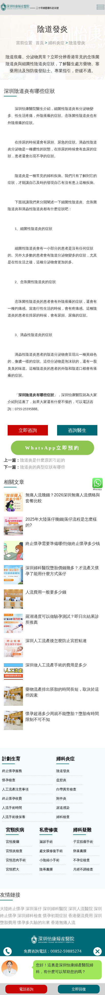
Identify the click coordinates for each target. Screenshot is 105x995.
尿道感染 (63, 807)
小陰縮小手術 (49, 860)
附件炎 (61, 798)
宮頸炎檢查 (14, 850)
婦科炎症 (56, 43)
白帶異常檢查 (66, 789)
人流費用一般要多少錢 (45, 592)
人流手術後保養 (13, 816)
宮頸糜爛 (12, 841)
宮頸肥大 (12, 869)
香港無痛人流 (63, 922)
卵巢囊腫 (79, 850)
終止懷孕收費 (12, 798)
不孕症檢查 (81, 860)
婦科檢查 (63, 816)
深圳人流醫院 (80, 908)
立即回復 (79, 989)
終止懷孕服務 (12, 770)
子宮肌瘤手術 (83, 841)
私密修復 (49, 829)
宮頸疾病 (15, 829)
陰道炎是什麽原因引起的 (42, 460)
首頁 (40, 43)
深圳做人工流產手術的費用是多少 (56, 665)
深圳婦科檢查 (29, 915)
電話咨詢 (26, 989)
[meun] (100, 7)
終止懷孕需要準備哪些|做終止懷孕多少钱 (62, 543)
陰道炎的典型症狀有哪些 (42, 467)
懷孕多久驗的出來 (33, 922)
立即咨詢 (28, 430)
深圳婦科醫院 (55, 908)
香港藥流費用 (80, 915)
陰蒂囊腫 (46, 869)
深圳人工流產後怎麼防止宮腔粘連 (56, 641)
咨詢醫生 (77, 430)
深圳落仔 (33, 908)
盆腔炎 (61, 780)
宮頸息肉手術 (16, 860)
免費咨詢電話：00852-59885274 (53, 951)
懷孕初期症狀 (55, 915)
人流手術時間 (12, 807)
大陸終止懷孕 (12, 908)
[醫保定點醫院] (36, 7)
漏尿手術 (46, 841)
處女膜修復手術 (51, 850)
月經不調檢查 (83, 869)
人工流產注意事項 (15, 789)
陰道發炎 (77, 43)
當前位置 (24, 43)
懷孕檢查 (8, 780)
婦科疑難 (82, 829)
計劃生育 (11, 758)
